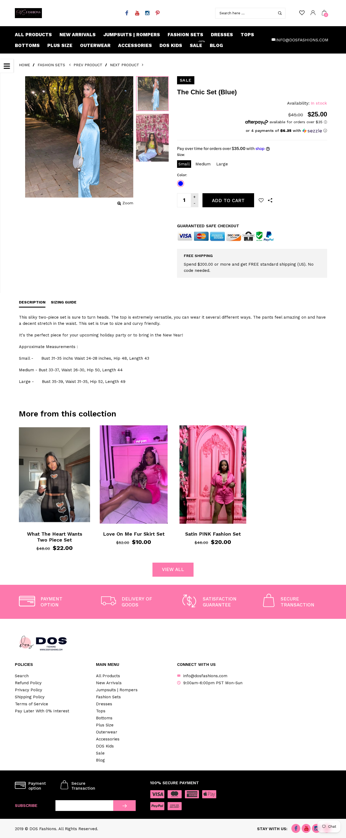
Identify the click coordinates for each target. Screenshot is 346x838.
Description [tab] (32, 302)
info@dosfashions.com (301, 40)
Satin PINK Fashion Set (213, 534)
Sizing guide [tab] (63, 302)
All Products (33, 34)
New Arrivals (77, 34)
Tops (247, 34)
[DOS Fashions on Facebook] (126, 13)
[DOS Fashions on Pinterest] (157, 13)
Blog (216, 45)
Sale (197, 44)
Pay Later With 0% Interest (42, 711)
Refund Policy (28, 682)
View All (173, 569)
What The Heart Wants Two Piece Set (54, 537)
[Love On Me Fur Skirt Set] (133, 474)
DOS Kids (170, 45)
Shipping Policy (30, 697)
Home (24, 65)
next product (125, 65)
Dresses (222, 34)
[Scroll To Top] (331, 789)
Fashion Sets (185, 34)
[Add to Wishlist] (261, 200)
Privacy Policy (28, 689)
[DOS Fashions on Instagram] (147, 13)
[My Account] (313, 13)
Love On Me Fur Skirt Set (134, 534)
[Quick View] (32, 433)
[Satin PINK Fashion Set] (212, 474)
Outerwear (95, 45)
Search (22, 675)
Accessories (135, 45)
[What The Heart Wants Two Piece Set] (54, 474)
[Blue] (181, 183)
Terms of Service (31, 704)
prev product (88, 65)
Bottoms (27, 45)
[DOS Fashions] (28, 13)
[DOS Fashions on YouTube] (136, 13)
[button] (286, 130)
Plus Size (59, 45)
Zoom (127, 203)
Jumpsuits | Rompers (131, 34)
